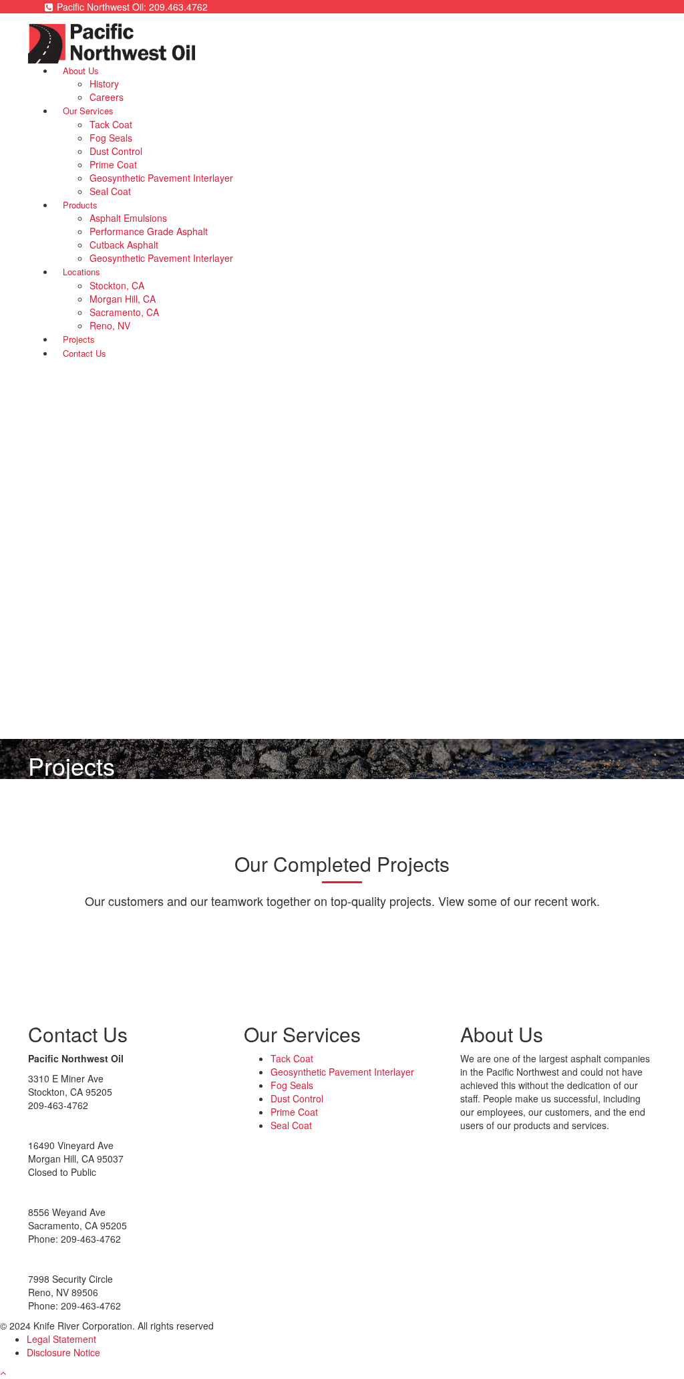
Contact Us (84, 353)
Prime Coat (113, 164)
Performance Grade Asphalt (149, 231)
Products (80, 204)
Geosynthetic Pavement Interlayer (161, 177)
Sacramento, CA (124, 312)
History (104, 83)
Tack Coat (111, 124)
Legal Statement (61, 1339)
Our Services (88, 110)
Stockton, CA (117, 285)
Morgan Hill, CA (123, 298)
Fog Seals (111, 137)
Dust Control (116, 151)
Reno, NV (110, 325)
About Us (81, 70)
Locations (81, 271)
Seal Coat (110, 191)
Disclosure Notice (63, 1352)
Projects (79, 339)
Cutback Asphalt (124, 244)
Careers (107, 97)
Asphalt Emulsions (128, 217)
